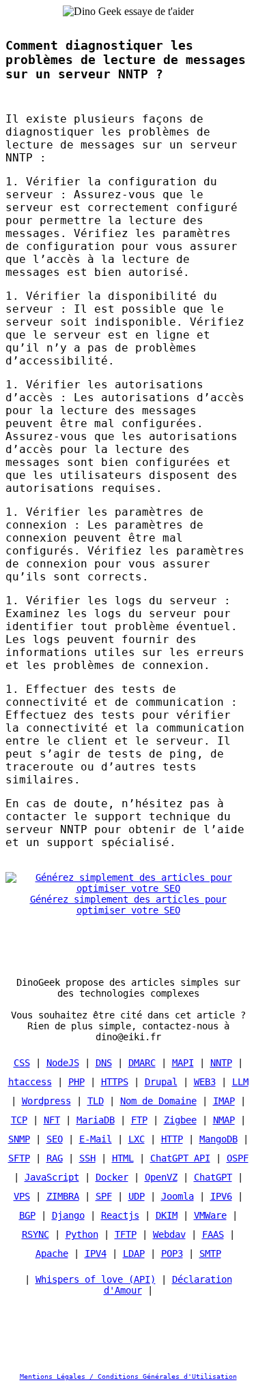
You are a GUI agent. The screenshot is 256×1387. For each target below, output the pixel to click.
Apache (51, 1253)
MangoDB (218, 1139)
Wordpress (46, 1100)
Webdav (169, 1234)
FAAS (213, 1234)
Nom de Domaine (158, 1100)
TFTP (126, 1234)
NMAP (224, 1120)
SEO (54, 1139)
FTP (139, 1120)
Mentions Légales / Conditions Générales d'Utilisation (128, 1376)
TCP (19, 1120)
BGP (27, 1215)
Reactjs (120, 1215)
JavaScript (52, 1177)
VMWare (210, 1215)
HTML (123, 1158)
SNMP (19, 1139)
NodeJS (62, 1062)
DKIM (166, 1215)
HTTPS (114, 1081)
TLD (95, 1100)
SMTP (210, 1253)
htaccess (30, 1081)
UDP (136, 1196)
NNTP (221, 1062)
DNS (104, 1062)
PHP (76, 1081)
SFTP (19, 1158)
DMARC (142, 1062)
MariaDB (95, 1120)
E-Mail (95, 1139)
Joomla (177, 1196)
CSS (22, 1062)
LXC (136, 1139)
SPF (104, 1196)
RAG (54, 1158)
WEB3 (205, 1081)
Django (68, 1215)
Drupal (161, 1081)
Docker (112, 1177)
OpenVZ (161, 1177)
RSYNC (35, 1234)
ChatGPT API (180, 1158)
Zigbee (180, 1120)
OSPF (237, 1158)
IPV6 (221, 1196)
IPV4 (95, 1253)
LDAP (134, 1253)
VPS (22, 1196)
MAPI (183, 1062)
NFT (52, 1120)
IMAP (224, 1100)
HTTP (172, 1139)
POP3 (172, 1253)
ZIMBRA (62, 1196)
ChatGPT (213, 1177)
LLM (240, 1081)
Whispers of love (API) (95, 1279)
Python (82, 1234)
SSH (87, 1158)
